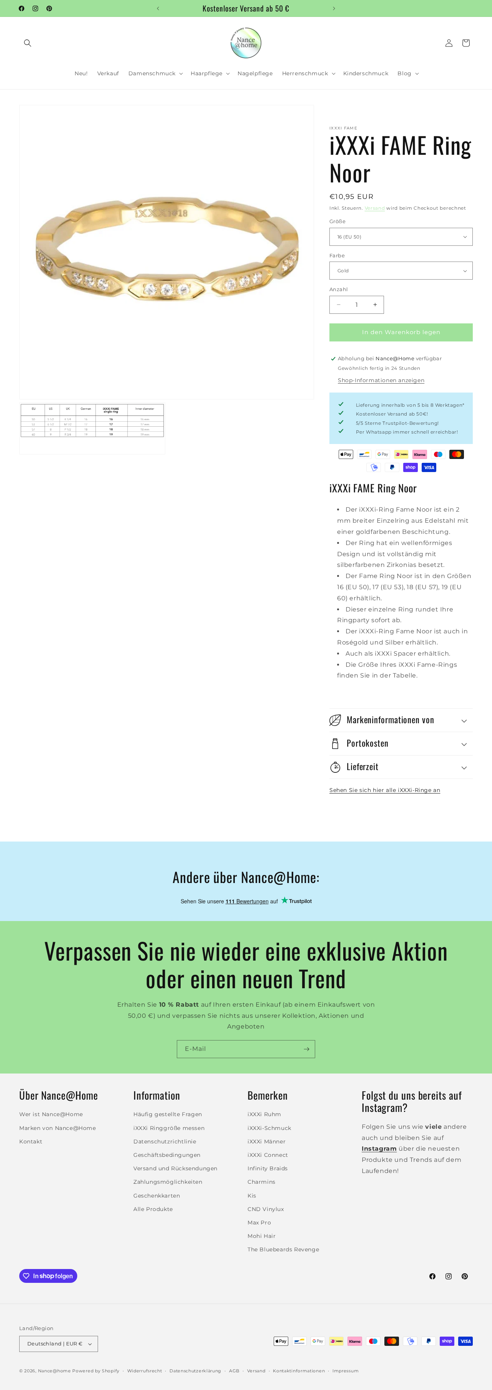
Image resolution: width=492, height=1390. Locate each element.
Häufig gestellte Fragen (167, 1114)
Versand (375, 208)
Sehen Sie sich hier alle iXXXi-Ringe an (384, 790)
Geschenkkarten (156, 1195)
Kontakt (30, 1141)
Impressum (345, 1370)
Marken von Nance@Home (57, 1128)
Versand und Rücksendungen (175, 1168)
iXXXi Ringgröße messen (168, 1128)
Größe (337, 221)
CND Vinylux (266, 1209)
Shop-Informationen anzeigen (381, 380)
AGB (234, 1370)
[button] (27, 43)
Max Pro (259, 1222)
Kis (252, 1195)
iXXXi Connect (268, 1154)
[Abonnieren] (306, 1049)
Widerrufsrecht (144, 1370)
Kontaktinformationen (299, 1370)
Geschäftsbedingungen (167, 1154)
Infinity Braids (268, 1168)
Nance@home (54, 1370)
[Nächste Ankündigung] (334, 8)
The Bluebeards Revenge (283, 1249)
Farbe (337, 255)
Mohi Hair (262, 1236)
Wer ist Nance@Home (51, 1114)
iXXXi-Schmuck (269, 1128)
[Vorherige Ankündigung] (158, 8)
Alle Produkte (153, 1209)
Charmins (262, 1181)
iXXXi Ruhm (264, 1114)
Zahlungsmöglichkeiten (168, 1181)
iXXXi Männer (267, 1141)
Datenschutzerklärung (195, 1370)
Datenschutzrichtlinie (164, 1141)
